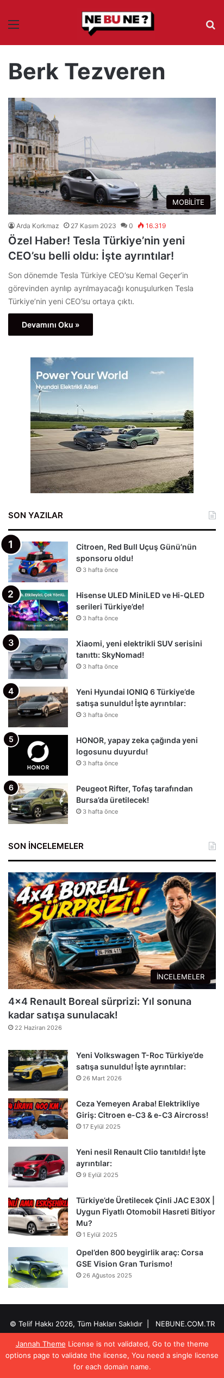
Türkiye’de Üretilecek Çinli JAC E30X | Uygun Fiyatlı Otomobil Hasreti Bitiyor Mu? (145, 1211)
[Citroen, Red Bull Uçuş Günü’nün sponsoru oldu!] (38, 562)
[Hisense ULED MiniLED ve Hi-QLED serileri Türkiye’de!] (38, 610)
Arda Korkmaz (37, 226)
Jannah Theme (41, 1343)
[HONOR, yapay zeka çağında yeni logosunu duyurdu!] (38, 755)
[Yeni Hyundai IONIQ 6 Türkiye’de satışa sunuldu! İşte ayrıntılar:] (38, 707)
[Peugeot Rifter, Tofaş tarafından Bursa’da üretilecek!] (38, 803)
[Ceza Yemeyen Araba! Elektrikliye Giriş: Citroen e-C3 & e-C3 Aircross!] (38, 1118)
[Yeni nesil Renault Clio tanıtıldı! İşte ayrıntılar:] (38, 1167)
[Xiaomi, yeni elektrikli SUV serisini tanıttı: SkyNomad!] (38, 658)
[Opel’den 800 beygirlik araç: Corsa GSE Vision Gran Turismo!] (38, 1267)
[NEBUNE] (112, 24)
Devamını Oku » (50, 324)
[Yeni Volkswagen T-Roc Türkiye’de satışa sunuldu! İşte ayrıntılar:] (38, 1070)
